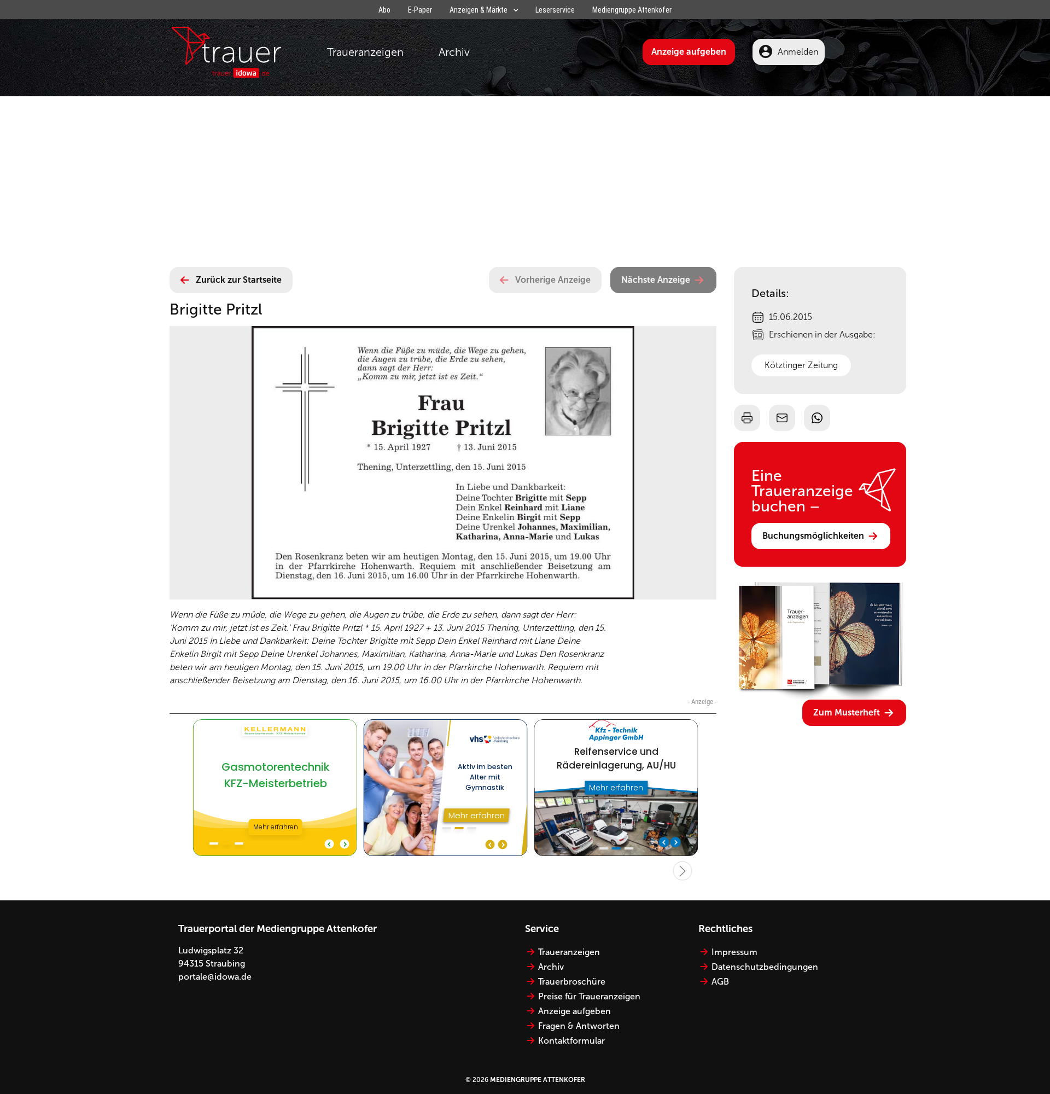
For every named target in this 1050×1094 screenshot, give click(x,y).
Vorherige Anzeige (553, 279)
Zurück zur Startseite (239, 279)
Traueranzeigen (365, 52)
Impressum (734, 952)
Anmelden (798, 51)
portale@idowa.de (215, 976)
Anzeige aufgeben (688, 51)
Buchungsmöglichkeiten (813, 535)
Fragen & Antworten (579, 1026)
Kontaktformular (571, 1040)
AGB (720, 981)
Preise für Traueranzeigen (589, 996)
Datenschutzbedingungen (764, 966)
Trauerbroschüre (571, 981)
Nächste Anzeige (655, 279)
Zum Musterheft (846, 712)
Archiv (454, 52)
